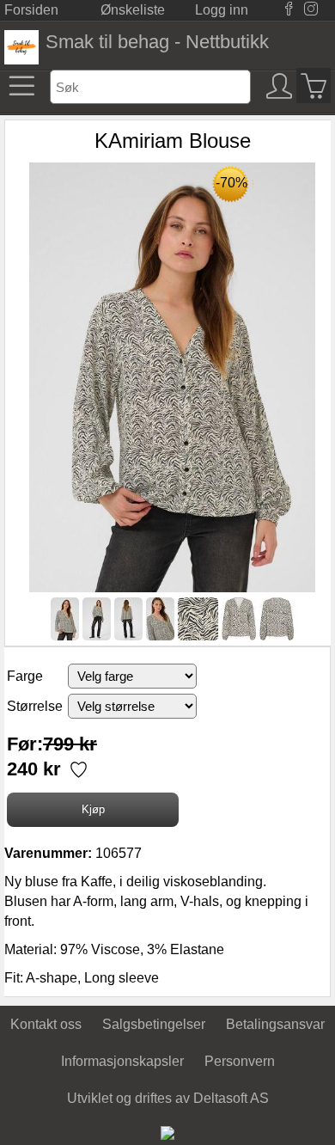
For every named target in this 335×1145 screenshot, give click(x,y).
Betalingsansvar (275, 1024)
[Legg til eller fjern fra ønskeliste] (77, 772)
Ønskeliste (132, 10)
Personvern (239, 1061)
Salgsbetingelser (153, 1024)
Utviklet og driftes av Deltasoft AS (168, 1098)
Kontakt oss (46, 1024)
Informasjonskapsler (122, 1061)
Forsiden (31, 10)
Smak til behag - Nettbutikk (157, 42)
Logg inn (221, 10)
